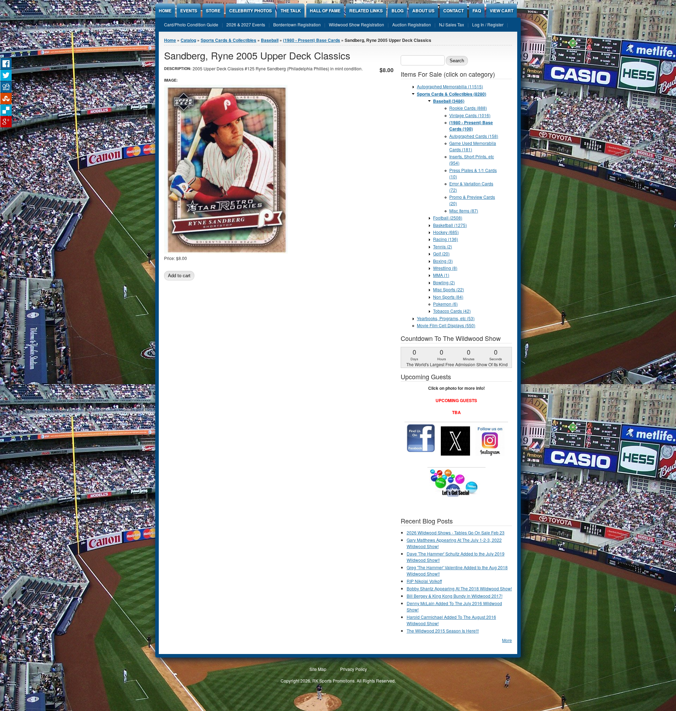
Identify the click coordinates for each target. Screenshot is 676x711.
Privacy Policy (353, 669)
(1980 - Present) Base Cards (311, 40)
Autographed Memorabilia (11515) (450, 86)
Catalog (188, 40)
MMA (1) (441, 275)
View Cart (501, 10)
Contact (453, 10)
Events (188, 10)
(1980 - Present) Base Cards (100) (471, 125)
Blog (397, 10)
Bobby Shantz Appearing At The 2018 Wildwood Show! (459, 588)
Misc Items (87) (463, 211)
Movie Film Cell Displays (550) (446, 325)
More (507, 640)
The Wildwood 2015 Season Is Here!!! (443, 631)
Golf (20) (441, 253)
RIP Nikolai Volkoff (424, 581)
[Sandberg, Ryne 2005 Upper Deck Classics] (226, 252)
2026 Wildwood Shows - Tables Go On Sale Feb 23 (456, 532)
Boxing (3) (443, 261)
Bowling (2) (444, 282)
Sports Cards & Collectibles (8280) (451, 94)
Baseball (269, 40)
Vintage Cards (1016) (469, 115)
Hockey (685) (446, 232)
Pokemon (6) (445, 304)
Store (213, 10)
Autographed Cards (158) (473, 136)
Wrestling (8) (445, 268)
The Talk (291, 10)
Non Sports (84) (448, 297)
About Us (423, 10)
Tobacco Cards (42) (452, 311)
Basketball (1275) (450, 225)
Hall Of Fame (325, 10)
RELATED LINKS (366, 10)
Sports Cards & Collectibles (228, 40)
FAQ (476, 10)
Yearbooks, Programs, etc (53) (446, 318)
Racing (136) (445, 239)
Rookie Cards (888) (468, 108)
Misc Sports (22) (448, 289)
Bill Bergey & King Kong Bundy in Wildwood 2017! (454, 596)
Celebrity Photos (250, 10)
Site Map (317, 669)
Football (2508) (447, 218)
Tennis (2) (442, 246)
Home (165, 10)
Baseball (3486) (448, 101)
